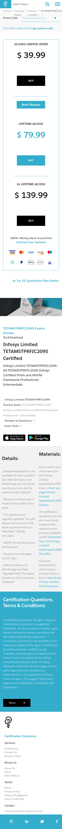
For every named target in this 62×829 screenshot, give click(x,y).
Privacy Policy (12, 791)
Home (7, 10)
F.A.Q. (7, 771)
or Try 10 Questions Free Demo (36, 281)
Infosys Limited (32, 10)
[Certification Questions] (5, 4)
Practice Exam (19, 10)
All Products (11, 748)
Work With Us (12, 775)
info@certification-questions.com (23, 811)
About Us (9, 768)
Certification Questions (20, 736)
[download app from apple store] (14, 440)
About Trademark (14, 798)
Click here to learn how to (28, 28)
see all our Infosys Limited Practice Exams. (50, 582)
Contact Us (10, 752)
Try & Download (13, 337)
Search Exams (20, 4)
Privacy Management (16, 795)
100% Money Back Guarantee (31, 238)
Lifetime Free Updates (31, 242)
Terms (12, 702)
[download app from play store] (39, 440)
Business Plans (12, 756)
